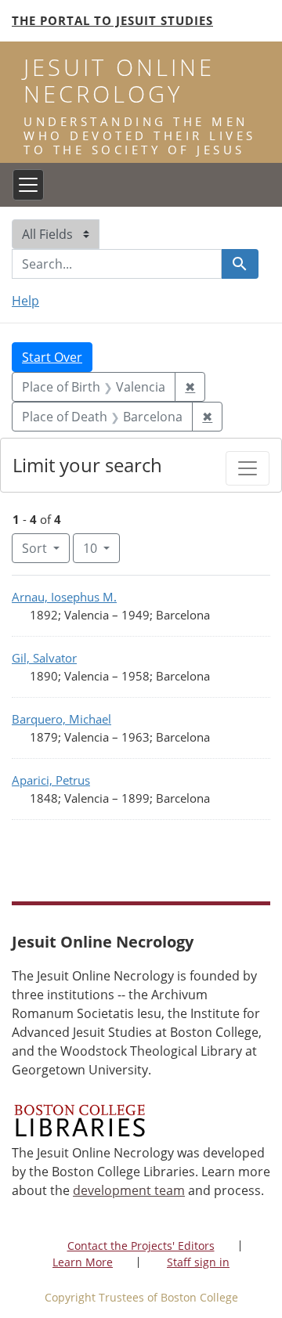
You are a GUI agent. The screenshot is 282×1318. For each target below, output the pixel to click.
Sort (34, 548)
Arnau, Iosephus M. (64, 597)
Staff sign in (198, 1262)
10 (101, 548)
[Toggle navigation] (28, 184)
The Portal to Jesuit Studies (112, 20)
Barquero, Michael (61, 719)
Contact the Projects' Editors (141, 1245)
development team (129, 1190)
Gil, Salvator (44, 658)
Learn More (82, 1262)
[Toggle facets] (247, 468)
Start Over (52, 357)
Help (25, 300)
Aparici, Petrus (51, 780)
